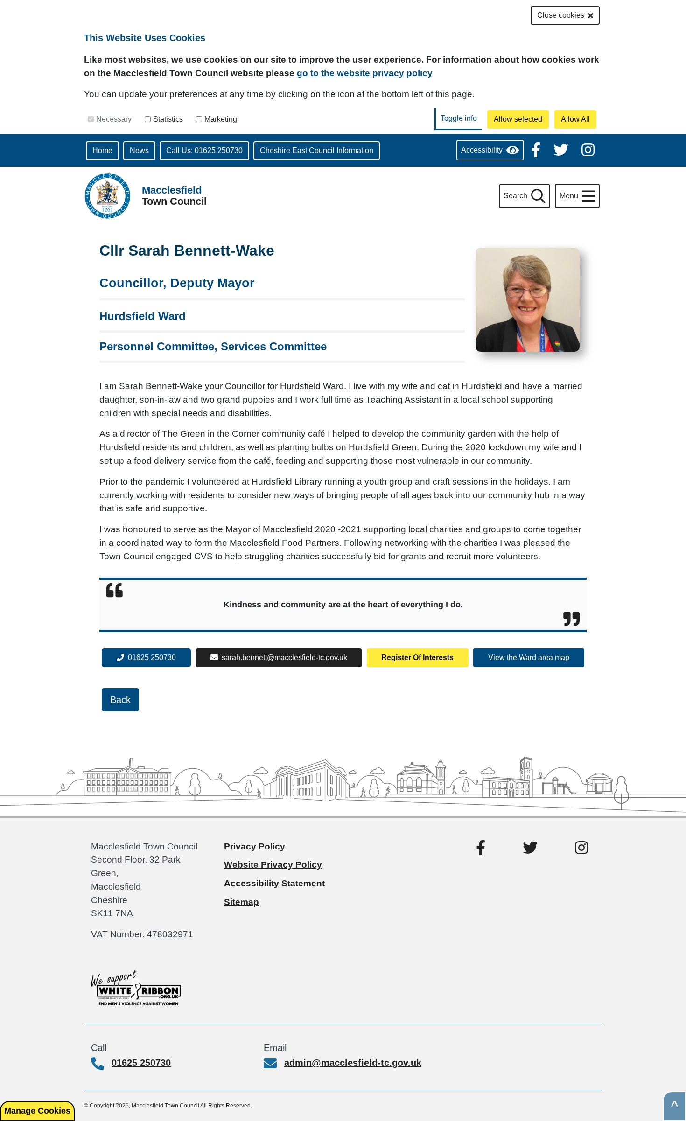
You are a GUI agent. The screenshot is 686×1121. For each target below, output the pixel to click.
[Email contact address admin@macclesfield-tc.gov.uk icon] (274, 1064)
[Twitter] (562, 149)
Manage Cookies (37, 1110)
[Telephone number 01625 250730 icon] (101, 1064)
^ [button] (674, 1106)
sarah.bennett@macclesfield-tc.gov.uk (284, 657)
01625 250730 (152, 657)
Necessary (114, 119)
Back (120, 700)
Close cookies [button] (560, 15)
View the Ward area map (528, 657)
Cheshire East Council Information (316, 150)
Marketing (220, 119)
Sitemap (241, 902)
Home (102, 150)
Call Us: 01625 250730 (204, 150)
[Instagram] (588, 149)
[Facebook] (536, 149)
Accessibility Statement (274, 883)
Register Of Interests (417, 657)
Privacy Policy (254, 846)
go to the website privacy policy (365, 73)
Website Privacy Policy (273, 865)
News (139, 150)
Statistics (168, 119)
